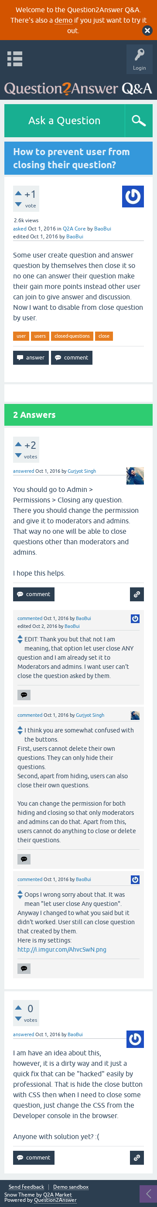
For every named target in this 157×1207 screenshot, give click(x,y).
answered (23, 471)
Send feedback (26, 1187)
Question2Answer (55, 1200)
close (104, 336)
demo (63, 20)
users (40, 336)
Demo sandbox (71, 1187)
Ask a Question (64, 120)
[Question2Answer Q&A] (78, 84)
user (21, 336)
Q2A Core (74, 229)
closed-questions (72, 336)
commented (29, 618)
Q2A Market (57, 1195)
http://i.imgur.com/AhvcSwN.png (61, 949)
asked (20, 229)
